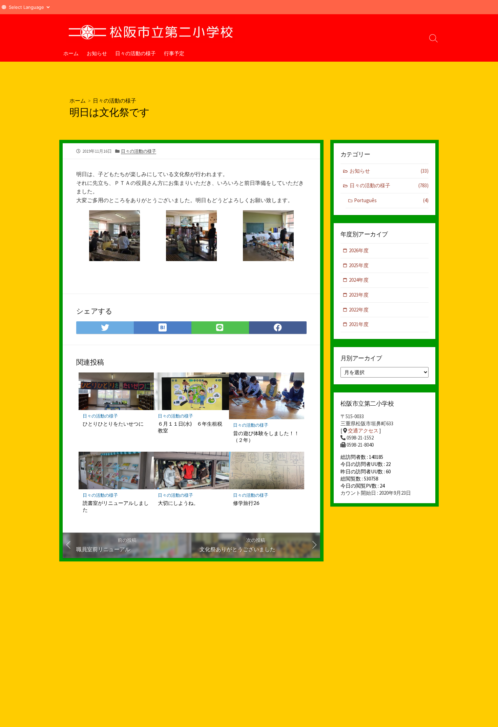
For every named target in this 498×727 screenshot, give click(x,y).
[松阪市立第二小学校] (150, 29)
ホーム (71, 53)
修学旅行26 (246, 503)
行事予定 (174, 53)
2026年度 (359, 250)
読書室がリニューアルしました (116, 506)
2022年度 (359, 309)
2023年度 (359, 295)
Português (391, 200)
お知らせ (97, 53)
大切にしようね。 (178, 503)
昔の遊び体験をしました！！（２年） (266, 436)
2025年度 (359, 265)
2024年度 (359, 280)
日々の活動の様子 (135, 53)
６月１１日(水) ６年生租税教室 (190, 427)
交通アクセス (363, 430)
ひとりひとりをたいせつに (113, 424)
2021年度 (359, 324)
